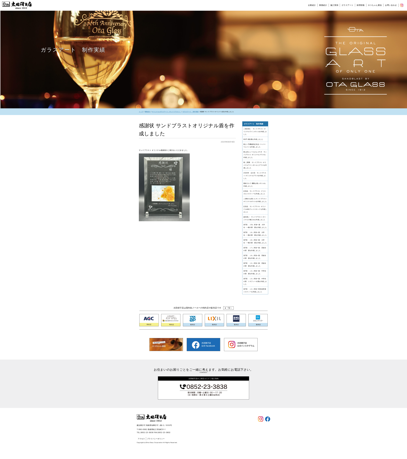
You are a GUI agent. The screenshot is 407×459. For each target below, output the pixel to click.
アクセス (141, 439)
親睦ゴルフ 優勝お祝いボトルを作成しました (254, 184)
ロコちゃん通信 (375, 5)
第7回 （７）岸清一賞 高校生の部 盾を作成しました (254, 249)
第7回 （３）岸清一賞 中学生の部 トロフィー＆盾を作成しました (255, 281)
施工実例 (334, 5)
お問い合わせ (391, 5)
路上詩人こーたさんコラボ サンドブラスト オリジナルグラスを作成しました (255, 154)
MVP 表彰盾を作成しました (253, 139)
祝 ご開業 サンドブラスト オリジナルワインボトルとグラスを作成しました (255, 165)
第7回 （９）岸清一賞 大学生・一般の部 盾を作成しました (255, 233)
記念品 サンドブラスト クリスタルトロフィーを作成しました (254, 192)
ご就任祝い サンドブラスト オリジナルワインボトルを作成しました (255, 131)
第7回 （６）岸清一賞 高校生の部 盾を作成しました (254, 256)
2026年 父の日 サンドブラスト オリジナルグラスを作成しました (254, 175)
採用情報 (361, 5)
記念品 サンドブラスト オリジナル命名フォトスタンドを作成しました (255, 209)
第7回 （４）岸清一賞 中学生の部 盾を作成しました (254, 272)
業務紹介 (323, 5)
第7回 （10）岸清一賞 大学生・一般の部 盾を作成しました (255, 226)
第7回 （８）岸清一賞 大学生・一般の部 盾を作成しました (255, 241)
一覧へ (229, 308)
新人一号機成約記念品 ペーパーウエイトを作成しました (254, 145)
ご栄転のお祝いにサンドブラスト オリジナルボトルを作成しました (255, 200)
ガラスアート (347, 5)
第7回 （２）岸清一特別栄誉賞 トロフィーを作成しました (255, 290)
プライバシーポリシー (156, 439)
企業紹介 (312, 5)
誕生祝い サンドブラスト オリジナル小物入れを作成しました (254, 218)
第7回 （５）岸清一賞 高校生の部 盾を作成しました (254, 264)
